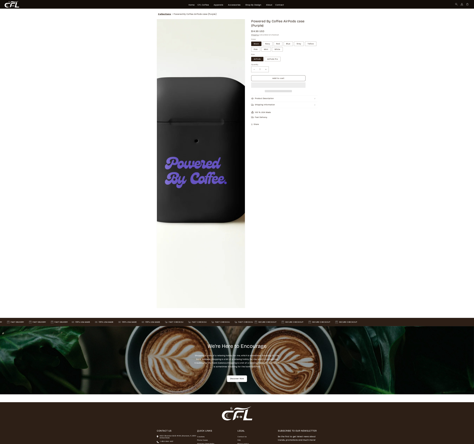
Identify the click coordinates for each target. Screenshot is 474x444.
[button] (278, 85)
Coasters (201, 437)
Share (256, 124)
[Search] (456, 4)
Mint (266, 49)
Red (278, 44)
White (277, 49)
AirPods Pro (272, 59)
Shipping (255, 35)
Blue (288, 44)
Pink (256, 49)
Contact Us (242, 437)
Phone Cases (202, 440)
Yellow (311, 44)
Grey (299, 44)
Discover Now (237, 378)
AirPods (257, 59)
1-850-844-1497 (166, 441)
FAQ (239, 440)
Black (256, 44)
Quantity (254, 64)
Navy (267, 44)
